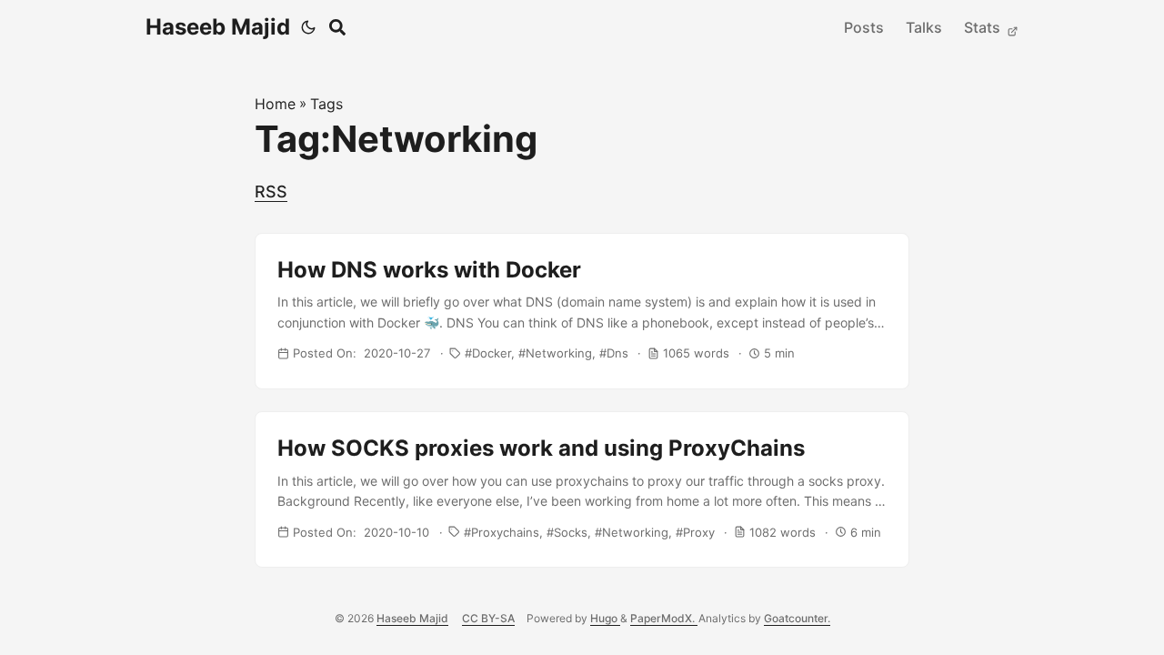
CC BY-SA (488, 618)
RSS (271, 191)
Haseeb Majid (218, 27)
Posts (864, 27)
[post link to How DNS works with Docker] (582, 311)
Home (275, 104)
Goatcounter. (797, 618)
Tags (326, 104)
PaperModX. (663, 618)
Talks (924, 27)
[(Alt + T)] (308, 27)
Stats (984, 27)
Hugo (605, 618)
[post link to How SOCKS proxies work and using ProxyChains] (582, 489)
